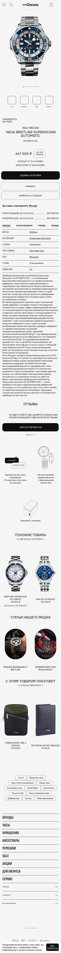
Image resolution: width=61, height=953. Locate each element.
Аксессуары (10, 840)
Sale (5, 856)
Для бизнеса (11, 871)
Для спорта (49, 788)
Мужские (34, 257)
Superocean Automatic (40, 238)
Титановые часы (14, 788)
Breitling (33, 232)
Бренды (7, 817)
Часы (6, 825)
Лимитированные (45, 798)
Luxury (28, 798)
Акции (7, 863)
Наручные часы (37, 250)
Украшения (10, 833)
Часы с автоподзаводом (22, 782)
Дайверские (13, 798)
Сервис (7, 879)
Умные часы (44, 782)
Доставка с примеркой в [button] (19, 206)
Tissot (21, 777)
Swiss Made (32, 788)
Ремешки (9, 848)
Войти (29, 434)
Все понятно (52, 947)
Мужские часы (36, 777)
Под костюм (17, 793)
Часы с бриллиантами (39, 793)
